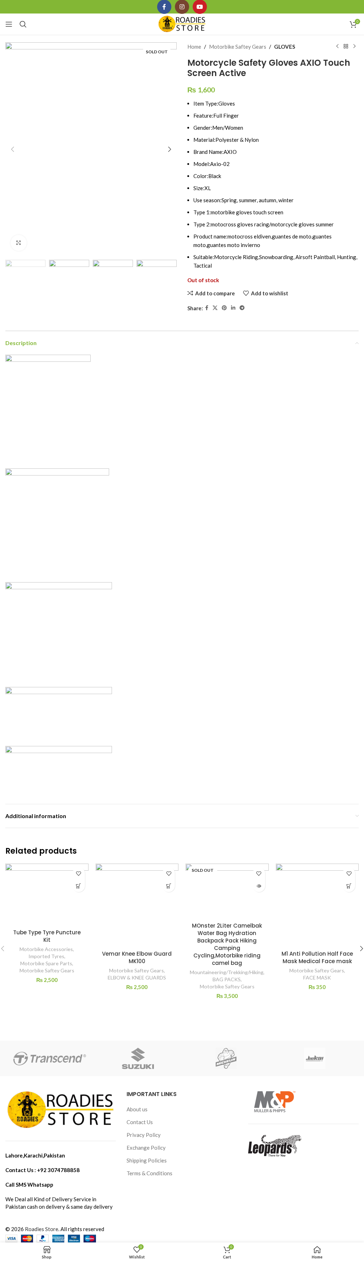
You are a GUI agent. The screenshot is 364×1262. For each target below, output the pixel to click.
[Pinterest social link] (224, 308)
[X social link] (215, 308)
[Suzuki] (138, 1058)
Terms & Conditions (149, 1173)
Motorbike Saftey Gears (237, 46)
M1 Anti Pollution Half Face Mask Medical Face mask (317, 957)
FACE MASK (317, 977)
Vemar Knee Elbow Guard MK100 (137, 957)
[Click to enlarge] (19, 243)
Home (194, 46)
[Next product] (354, 46)
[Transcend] (49, 1058)
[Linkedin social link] (233, 308)
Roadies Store (41, 1229)
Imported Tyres (46, 956)
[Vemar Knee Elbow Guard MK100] (137, 905)
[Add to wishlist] (79, 873)
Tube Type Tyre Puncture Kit (47, 936)
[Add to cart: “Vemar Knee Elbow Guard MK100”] (168, 886)
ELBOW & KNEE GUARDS (137, 977)
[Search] (23, 24)
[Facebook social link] (206, 308)
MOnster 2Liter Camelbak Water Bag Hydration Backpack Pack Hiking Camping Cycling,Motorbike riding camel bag (227, 944)
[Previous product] (337, 46)
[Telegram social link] (242, 308)
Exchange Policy (146, 1147)
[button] (12, 149)
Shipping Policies (147, 1160)
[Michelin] (226, 1058)
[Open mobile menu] (9, 24)
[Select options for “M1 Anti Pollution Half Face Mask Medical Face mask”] (349, 886)
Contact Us (140, 1122)
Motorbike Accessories (46, 949)
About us (137, 1109)
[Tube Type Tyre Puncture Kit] (47, 894)
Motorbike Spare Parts (46, 963)
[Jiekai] (314, 1058)
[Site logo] (182, 23)
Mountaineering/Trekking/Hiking (226, 972)
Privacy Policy (144, 1135)
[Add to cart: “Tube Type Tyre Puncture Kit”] (79, 886)
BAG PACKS (227, 979)
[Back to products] (346, 46)
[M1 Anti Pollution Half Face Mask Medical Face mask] (317, 905)
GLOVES (284, 46)
